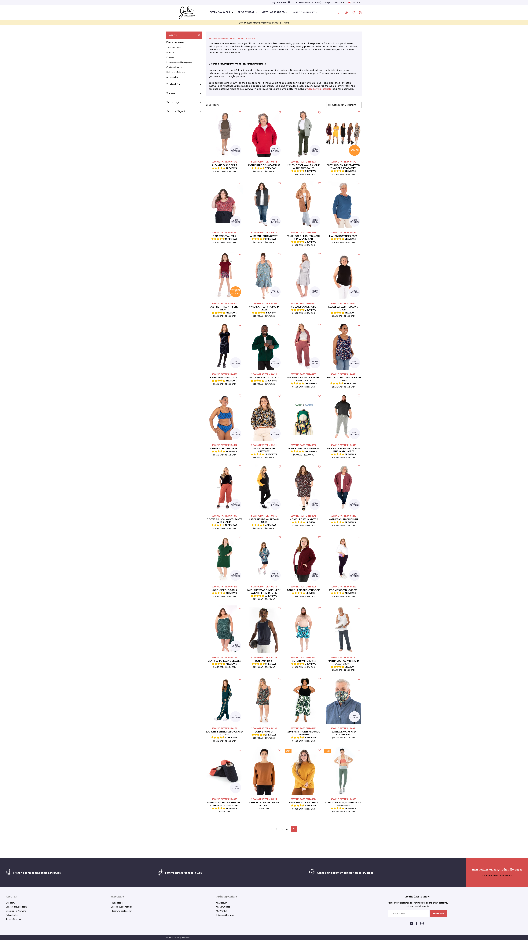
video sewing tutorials (318, 89)
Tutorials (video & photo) (307, 2)
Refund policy (12, 915)
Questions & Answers (16, 911)
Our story (10, 902)
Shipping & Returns (225, 915)
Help (327, 2)
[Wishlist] (353, 13)
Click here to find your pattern (497, 875)
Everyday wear (220, 12)
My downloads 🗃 (281, 2)
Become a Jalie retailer (121, 906)
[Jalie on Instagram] (422, 923)
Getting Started (273, 12)
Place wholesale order (121, 911)
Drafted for (173, 84)
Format (170, 93)
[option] (264, 22)
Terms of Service (13, 919)
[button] (219, 168)
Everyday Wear (175, 42)
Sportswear (246, 12)
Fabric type (173, 102)
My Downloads (223, 906)
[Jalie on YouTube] (411, 923)
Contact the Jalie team (16, 906)
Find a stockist (117, 902)
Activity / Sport (175, 111)
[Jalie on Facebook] (416, 923)
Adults (173, 35)
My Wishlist (221, 911)
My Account (221, 902)
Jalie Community (303, 12)
